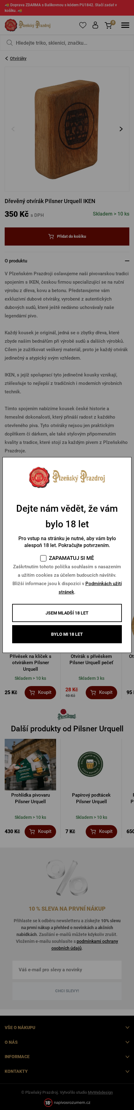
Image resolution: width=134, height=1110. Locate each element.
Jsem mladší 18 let (67, 612)
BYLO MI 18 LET (67, 634)
